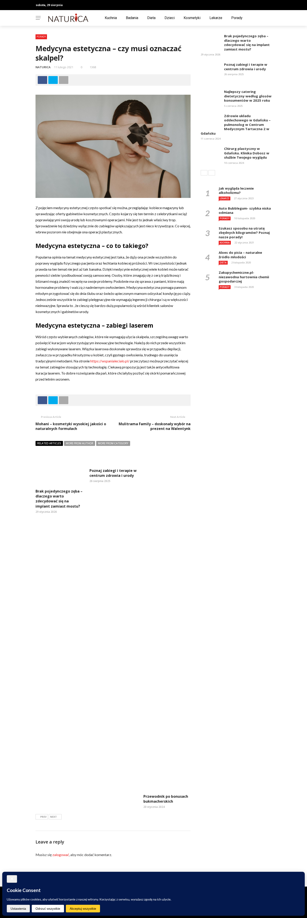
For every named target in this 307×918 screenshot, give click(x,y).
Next (53, 816)
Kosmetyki (192, 18)
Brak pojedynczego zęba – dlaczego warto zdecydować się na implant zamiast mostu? (59, 499)
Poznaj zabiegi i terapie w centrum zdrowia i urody (113, 473)
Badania (132, 18)
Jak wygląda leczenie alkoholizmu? (236, 190)
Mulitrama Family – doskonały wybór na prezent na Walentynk (155, 426)
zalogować (60, 854)
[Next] (211, 172)
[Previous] (204, 172)
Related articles (49, 443)
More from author (79, 443)
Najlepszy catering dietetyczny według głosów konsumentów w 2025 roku (247, 96)
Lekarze (215, 18)
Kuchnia (111, 18)
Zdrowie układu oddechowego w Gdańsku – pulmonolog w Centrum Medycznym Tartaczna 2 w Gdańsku (236, 125)
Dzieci (170, 18)
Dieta (151, 18)
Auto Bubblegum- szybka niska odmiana (245, 210)
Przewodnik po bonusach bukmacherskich (165, 799)
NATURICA (43, 67)
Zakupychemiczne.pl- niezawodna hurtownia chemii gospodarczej (244, 276)
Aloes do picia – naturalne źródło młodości (240, 254)
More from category (113, 443)
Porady (236, 18)
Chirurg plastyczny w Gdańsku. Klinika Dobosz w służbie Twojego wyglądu (246, 153)
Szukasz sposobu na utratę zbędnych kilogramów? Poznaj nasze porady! (244, 232)
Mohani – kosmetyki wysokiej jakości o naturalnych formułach (71, 426)
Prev (43, 816)
